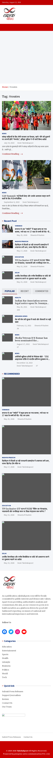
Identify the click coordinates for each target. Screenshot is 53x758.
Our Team (7, 707)
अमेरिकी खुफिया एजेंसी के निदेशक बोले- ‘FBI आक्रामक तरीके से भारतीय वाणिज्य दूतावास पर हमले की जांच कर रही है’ (32, 359)
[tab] (9, 291)
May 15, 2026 (22, 266)
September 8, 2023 (11, 202)
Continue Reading (11, 154)
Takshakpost (23, 751)
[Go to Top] (48, 746)
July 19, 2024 (9, 143)
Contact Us (7, 703)
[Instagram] (24, 746)
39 (18, 328)
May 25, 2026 (22, 235)
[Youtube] (32, 746)
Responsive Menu (48, 2)
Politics (5, 670)
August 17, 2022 (23, 344)
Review (5, 699)
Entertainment (9, 650)
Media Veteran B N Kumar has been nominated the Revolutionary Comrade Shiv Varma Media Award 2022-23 (31, 342)
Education (19, 257)
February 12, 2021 (24, 325)
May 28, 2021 (22, 307)
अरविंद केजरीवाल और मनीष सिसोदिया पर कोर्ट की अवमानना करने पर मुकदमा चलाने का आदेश (33, 277)
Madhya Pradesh (21, 241)
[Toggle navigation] (5, 27)
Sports (5, 654)
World (5, 673)
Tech (4, 677)
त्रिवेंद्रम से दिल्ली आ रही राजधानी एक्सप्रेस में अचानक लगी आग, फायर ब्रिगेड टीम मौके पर (32, 246)
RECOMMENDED (12, 373)
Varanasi (18, 226)
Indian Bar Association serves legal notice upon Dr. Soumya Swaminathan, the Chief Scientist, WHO (31, 304)
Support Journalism (11, 695)
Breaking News (21, 316)
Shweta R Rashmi (37, 235)
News (4, 133)
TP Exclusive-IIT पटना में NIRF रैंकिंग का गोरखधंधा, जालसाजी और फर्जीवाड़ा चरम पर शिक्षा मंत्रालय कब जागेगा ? (32, 263)
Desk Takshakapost (25, 143)
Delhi (17, 273)
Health (18, 298)
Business (6, 666)
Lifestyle (6, 662)
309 (18, 310)
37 (18, 347)
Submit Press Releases (12, 691)
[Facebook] (21, 746)
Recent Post (10, 220)
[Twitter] (28, 746)
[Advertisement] (26, 57)
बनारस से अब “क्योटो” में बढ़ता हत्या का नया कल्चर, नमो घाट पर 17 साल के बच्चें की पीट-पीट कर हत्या (32, 232)
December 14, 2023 (24, 363)
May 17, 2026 (22, 251)
